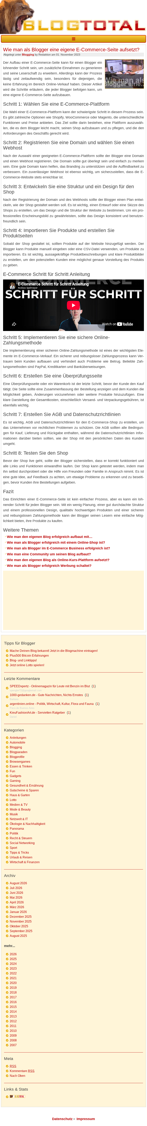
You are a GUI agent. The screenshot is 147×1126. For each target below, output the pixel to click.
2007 (13, 1045)
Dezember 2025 (21, 916)
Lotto (13, 800)
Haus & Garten (20, 795)
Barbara (14, 699)
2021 (13, 978)
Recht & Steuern (21, 838)
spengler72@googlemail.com (26, 690)
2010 (13, 1030)
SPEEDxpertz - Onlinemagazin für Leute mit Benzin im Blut (50, 686)
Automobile (17, 742)
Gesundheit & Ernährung (26, 785)
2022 (13, 973)
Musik (14, 814)
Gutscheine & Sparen (24, 790)
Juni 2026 (16, 892)
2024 (13, 963)
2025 (13, 959)
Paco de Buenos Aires (22, 708)
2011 (13, 1026)
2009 (13, 1035)
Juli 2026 (16, 888)
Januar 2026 (18, 912)
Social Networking (22, 843)
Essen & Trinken (21, 766)
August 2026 (18, 883)
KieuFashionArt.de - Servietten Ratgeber (37, 712)
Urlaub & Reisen (21, 857)
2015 (13, 1006)
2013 (13, 1016)
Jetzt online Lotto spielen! (27, 665)
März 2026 (17, 907)
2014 (13, 1011)
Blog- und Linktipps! (23, 660)
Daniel (13, 716)
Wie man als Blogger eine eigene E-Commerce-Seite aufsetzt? (71, 49)
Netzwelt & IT (19, 819)
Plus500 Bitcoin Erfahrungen (29, 655)
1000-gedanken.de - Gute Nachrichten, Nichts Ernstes (46, 695)
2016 (13, 1002)
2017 (13, 997)
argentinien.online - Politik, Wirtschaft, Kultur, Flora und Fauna (52, 703)
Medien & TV (19, 804)
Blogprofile (17, 756)
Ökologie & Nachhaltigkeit (27, 823)
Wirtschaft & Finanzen (25, 862)
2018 (13, 992)
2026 (13, 954)
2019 (13, 987)
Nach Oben (17, 1075)
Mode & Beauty (20, 809)
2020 (13, 983)
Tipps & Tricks (19, 852)
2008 (13, 1040)
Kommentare (22, 1071)
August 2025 (18, 935)
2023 (13, 968)
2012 (13, 1021)
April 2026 (17, 902)
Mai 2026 (16, 897)
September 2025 (21, 931)
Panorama (17, 828)
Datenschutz (62, 1119)
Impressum (86, 1119)
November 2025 (21, 921)
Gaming (15, 780)
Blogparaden (18, 752)
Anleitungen (18, 737)
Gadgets (15, 776)
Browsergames (20, 761)
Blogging (28, 54)
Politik (14, 833)
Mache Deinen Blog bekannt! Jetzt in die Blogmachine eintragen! (54, 650)
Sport (13, 847)
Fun (12, 771)
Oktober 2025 (19, 926)
